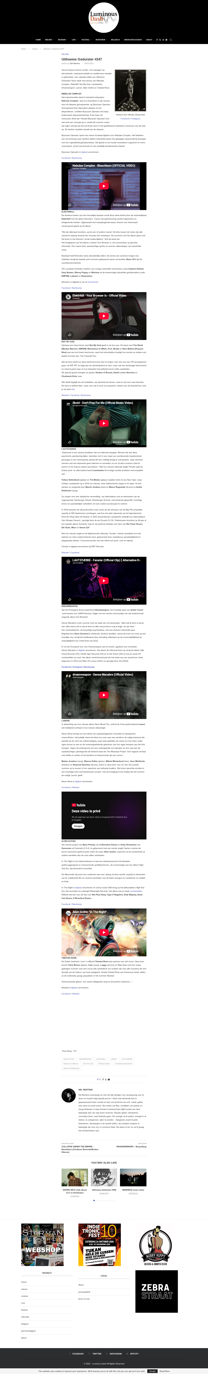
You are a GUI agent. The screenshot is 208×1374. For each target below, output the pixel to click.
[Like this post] (100, 1079)
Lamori (114, 1059)
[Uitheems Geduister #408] (104, 1177)
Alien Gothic (68, 1059)
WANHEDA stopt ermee (133, 1190)
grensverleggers (28, 1331)
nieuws (48, 40)
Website (65, 395)
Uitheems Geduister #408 (104, 1190)
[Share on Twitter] (106, 1079)
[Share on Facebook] (103, 1079)
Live (74, 40)
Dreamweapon (85, 1059)
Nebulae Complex (70, 1064)
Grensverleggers (133, 40)
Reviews (62, 40)
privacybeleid (84, 1292)
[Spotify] (166, 40)
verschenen (93, 282)
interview (25, 1317)
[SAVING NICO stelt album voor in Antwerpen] (75, 1177)
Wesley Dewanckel (71, 1068)
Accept (152, 1371)
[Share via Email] (109, 1079)
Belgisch (115, 40)
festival (24, 1310)
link (73, 389)
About (149, 40)
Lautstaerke (126, 1059)
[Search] (170, 40)
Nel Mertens (75, 63)
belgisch (25, 1324)
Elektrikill (101, 1059)
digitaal (84, 152)
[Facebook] (157, 40)
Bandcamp (77, 158)
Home (38, 40)
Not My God (88, 1064)
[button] (65, 1184)
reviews (24, 1296)
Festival (86, 40)
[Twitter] (160, 40)
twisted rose (104, 1064)
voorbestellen (136, 891)
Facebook (125, 118)
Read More (165, 1371)
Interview (100, 40)
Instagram (135, 118)
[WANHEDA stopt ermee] (133, 1177)
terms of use (84, 1299)
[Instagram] (163, 40)
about (23, 1338)
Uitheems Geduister (123, 1064)
